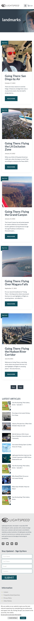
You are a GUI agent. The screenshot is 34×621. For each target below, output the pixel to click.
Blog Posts (4, 42)
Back (13, 387)
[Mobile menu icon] (25, 5)
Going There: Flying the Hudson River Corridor (17, 351)
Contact (6, 592)
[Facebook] (3, 543)
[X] (7, 543)
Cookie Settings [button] (13, 618)
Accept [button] (23, 618)
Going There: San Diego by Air (15, 77)
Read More (11, 98)
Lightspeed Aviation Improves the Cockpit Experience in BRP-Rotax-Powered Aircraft (22, 457)
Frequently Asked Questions (12, 595)
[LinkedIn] (12, 543)
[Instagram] (16, 543)
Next (20, 387)
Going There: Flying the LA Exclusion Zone (17, 146)
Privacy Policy (8, 598)
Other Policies (8, 601)
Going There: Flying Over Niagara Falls (17, 282)
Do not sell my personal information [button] (11, 614)
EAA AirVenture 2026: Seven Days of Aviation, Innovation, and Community (21, 436)
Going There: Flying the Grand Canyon (17, 213)
